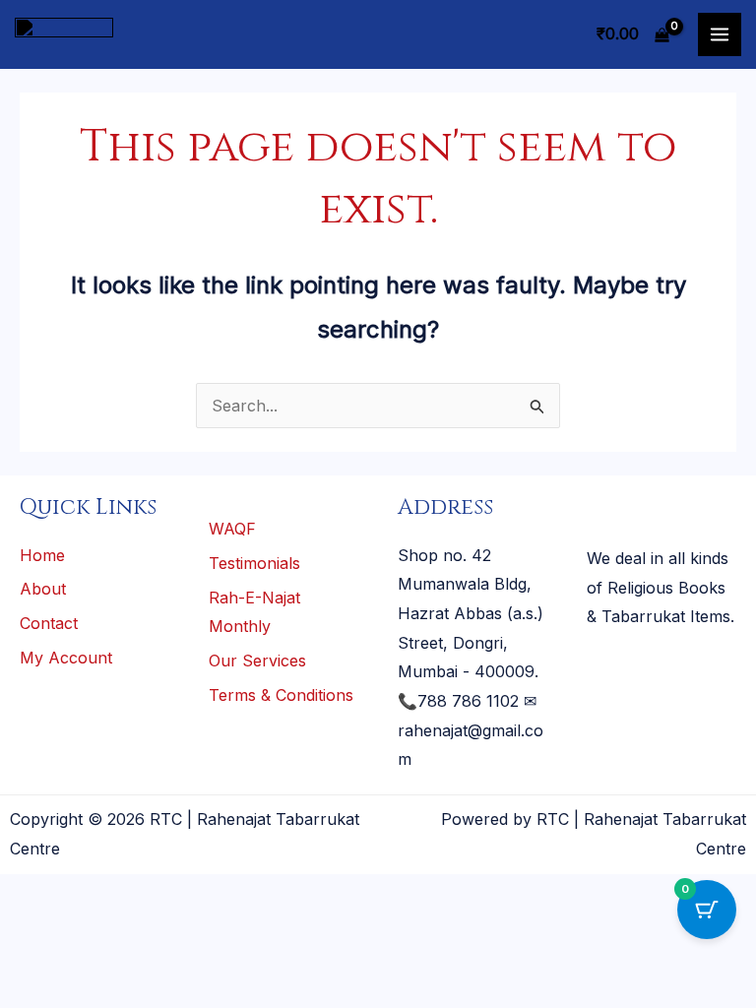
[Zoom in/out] (27, 894)
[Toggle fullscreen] (87, 894)
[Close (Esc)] (207, 894)
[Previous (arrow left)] (27, 929)
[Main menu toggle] (719, 34)
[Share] (147, 894)
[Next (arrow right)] (87, 929)
